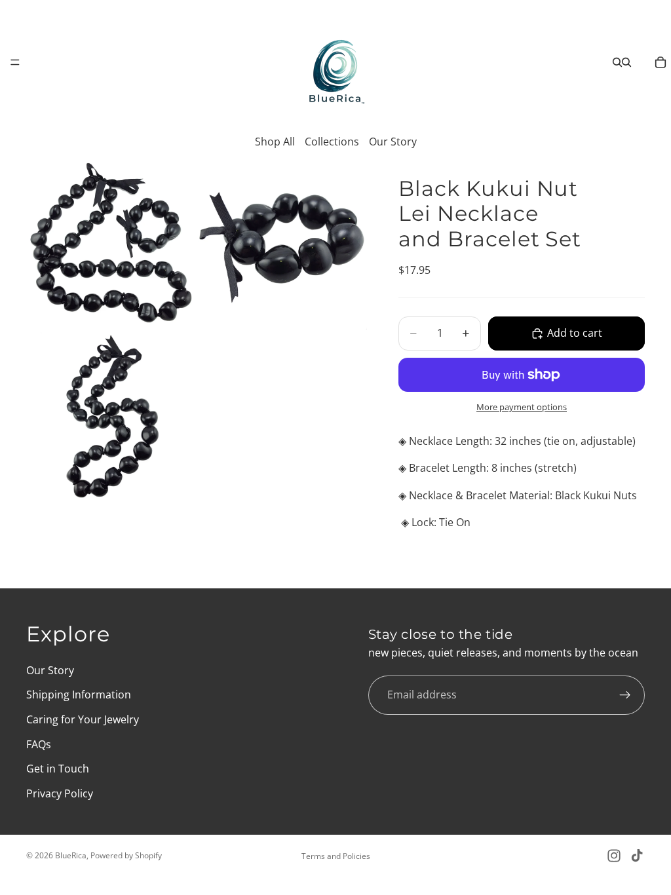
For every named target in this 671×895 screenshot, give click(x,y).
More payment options (521, 407)
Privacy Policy (59, 793)
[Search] (617, 62)
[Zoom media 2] (282, 245)
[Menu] (15, 62)
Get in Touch (57, 768)
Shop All (275, 141)
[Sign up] (625, 694)
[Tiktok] (637, 856)
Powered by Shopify (126, 855)
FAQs (38, 743)
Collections (332, 141)
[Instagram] (614, 856)
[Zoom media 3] (110, 416)
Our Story (393, 141)
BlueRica (70, 855)
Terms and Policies (335, 856)
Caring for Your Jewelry (82, 719)
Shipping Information (78, 694)
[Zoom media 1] (110, 245)
